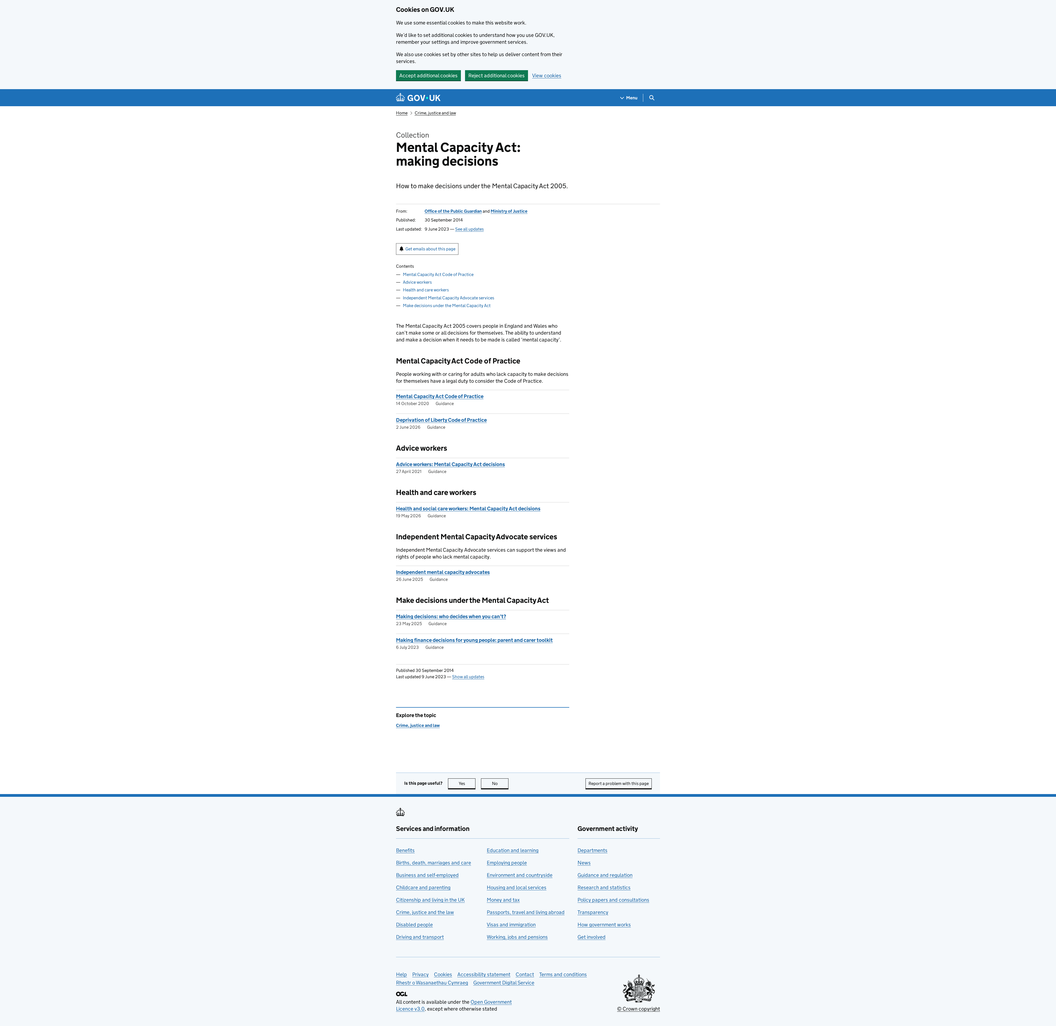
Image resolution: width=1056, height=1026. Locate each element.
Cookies (443, 974)
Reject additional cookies (496, 75)
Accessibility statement (483, 974)
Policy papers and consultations (613, 900)
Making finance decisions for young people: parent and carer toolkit (474, 640)
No (500, 783)
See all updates (469, 229)
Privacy (420, 974)
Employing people (507, 863)
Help (401, 974)
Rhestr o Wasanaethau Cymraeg (432, 983)
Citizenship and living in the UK (430, 900)
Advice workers (417, 282)
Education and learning (512, 850)
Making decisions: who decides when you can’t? (451, 616)
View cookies (546, 75)
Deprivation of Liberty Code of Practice (441, 420)
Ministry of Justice (509, 211)
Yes (467, 783)
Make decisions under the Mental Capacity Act (447, 305)
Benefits (405, 850)
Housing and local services (516, 887)
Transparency (593, 912)
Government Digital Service (503, 983)
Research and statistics (604, 887)
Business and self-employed (427, 875)
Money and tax (503, 900)
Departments (592, 850)
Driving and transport (420, 937)
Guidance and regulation (605, 875)
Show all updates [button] (468, 676)
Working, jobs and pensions (517, 937)
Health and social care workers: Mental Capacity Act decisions (468, 508)
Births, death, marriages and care (433, 863)
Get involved (592, 937)
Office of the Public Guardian (453, 211)
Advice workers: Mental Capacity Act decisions (450, 464)
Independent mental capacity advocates (443, 572)
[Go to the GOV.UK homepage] (418, 98)
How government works (604, 924)
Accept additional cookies (428, 75)
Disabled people (414, 924)
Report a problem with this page (618, 783)
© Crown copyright (638, 1009)
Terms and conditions (563, 974)
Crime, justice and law (435, 113)
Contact (525, 974)
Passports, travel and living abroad (526, 912)
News (584, 863)
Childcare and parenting (423, 887)
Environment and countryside (519, 875)
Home (402, 113)
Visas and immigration (511, 924)
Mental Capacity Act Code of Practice (438, 274)
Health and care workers (426, 289)
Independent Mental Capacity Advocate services (448, 297)
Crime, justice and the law (425, 912)
